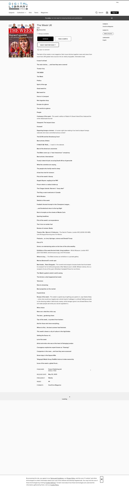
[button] (99, 13)
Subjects (11, 13)
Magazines (44, 13)
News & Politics (108, 33)
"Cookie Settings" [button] (50, 483)
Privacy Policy (71, 478)
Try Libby (48, 18)
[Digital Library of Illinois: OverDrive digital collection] (18, 6)
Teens (36, 13)
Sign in (114, 13)
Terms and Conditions (57, 478)
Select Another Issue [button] (47, 45)
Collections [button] (21, 13)
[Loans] (107, 13)
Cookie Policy (54, 485)
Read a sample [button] (63, 39)
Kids (30, 13)
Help (117, 2)
